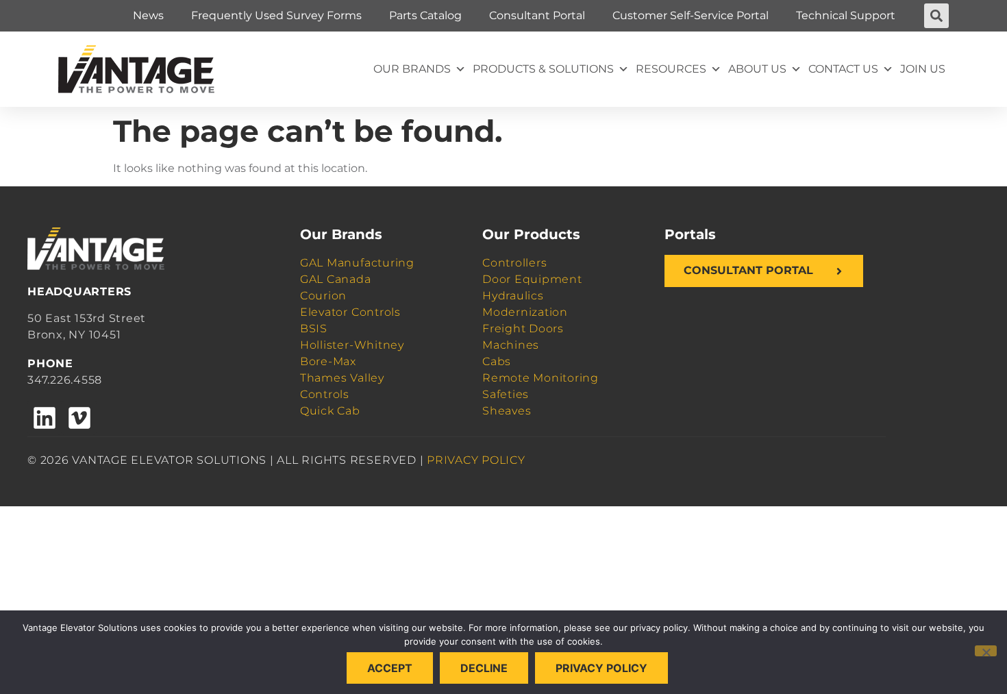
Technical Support (845, 15)
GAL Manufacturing (357, 262)
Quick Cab (330, 410)
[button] (936, 15)
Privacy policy (601, 668)
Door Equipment (532, 279)
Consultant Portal (537, 15)
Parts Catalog (425, 15)
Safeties (505, 394)
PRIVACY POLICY (476, 460)
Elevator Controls (350, 312)
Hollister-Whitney (352, 344)
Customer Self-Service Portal (690, 15)
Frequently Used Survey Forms (276, 15)
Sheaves (506, 410)
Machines (510, 344)
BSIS (313, 328)
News (148, 15)
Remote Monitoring (540, 377)
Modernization (525, 312)
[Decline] (986, 650)
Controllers (514, 262)
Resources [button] (671, 68)
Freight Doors (523, 328)
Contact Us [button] (843, 68)
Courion (323, 295)
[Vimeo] (79, 418)
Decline (484, 668)
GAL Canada (335, 279)
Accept (389, 668)
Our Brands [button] (412, 68)
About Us (757, 68)
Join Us (922, 68)
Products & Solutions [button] (543, 68)
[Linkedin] (44, 418)
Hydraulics (513, 295)
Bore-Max (328, 361)
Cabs (496, 361)
